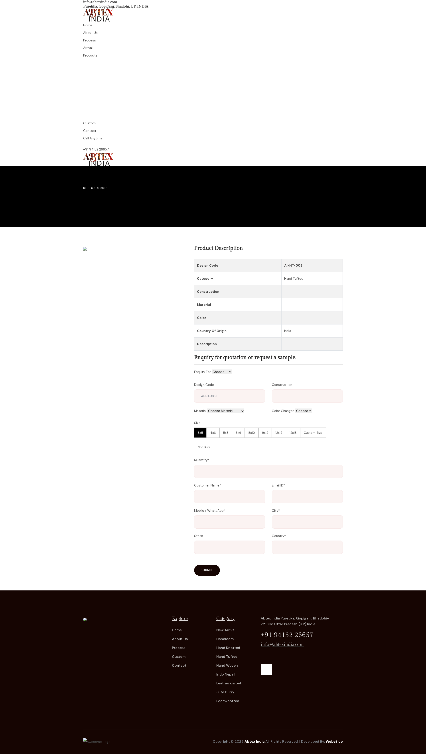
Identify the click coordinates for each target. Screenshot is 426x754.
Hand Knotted (228, 647)
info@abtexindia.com (100, 2)
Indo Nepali (225, 674)
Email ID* (278, 485)
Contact (179, 665)
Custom (178, 656)
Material (200, 411)
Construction (282, 385)
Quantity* (201, 460)
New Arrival (225, 630)
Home (177, 630)
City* (276, 510)
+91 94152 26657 (96, 149)
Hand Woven (227, 665)
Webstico (334, 741)
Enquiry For (202, 372)
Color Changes (283, 411)
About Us (180, 639)
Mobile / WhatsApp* (209, 510)
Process (178, 647)
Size (197, 423)
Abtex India (254, 741)
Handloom (225, 639)
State (198, 536)
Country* (279, 536)
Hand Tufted (226, 656)
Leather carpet (228, 683)
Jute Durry (225, 692)
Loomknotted (227, 701)
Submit (207, 570)
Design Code (204, 385)
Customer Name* (207, 485)
